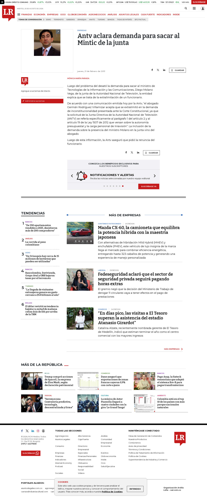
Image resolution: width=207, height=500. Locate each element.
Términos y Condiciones (139, 449)
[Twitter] (158, 70)
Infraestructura (84, 459)
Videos (81, 473)
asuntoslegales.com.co (31, 488)
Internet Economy (63, 463)
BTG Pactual (140, 20)
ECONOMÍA (39, 14)
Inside (103, 459)
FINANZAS (26, 14)
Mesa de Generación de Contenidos (145, 436)
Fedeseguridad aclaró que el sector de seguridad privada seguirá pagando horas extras (135, 279)
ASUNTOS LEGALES (129, 14)
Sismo (48, 20)
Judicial (48, 396)
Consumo (59, 446)
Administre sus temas (34, 101)
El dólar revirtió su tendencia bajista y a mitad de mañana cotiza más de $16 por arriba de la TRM (42, 310)
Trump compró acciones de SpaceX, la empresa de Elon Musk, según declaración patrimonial (59, 381)
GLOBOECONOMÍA (77, 14)
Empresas (59, 453)
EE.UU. (47, 373)
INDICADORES (164, 14)
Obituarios (83, 463)
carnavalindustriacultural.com (34, 491)
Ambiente (161, 396)
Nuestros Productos (138, 439)
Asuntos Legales (62, 439)
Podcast (59, 466)
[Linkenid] (34, 431)
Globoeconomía (108, 456)
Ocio (103, 463)
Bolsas (28, 303)
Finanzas (59, 456)
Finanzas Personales (87, 456)
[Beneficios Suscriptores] (194, 8)
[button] (71, 176)
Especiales (83, 453)
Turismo (101, 20)
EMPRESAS (52, 14)
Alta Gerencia (84, 436)
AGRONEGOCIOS (97, 14)
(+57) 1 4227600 (28, 444)
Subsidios (70, 20)
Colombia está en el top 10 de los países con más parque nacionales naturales (171, 403)
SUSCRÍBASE (199, 2)
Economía (105, 446)
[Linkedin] (164, 70)
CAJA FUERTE (148, 14)
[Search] (186, 8)
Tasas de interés (124, 20)
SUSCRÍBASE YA (148, 186)
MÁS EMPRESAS (172, 349)
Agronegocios (61, 436)
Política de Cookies (112, 491)
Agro (27, 253)
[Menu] (19, 14)
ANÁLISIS (112, 14)
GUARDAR (179, 70)
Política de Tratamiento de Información (146, 453)
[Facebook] (152, 70)
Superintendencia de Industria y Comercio (148, 459)
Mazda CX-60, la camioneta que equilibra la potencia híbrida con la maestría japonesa (139, 232)
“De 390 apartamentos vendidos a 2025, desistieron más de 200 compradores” (41, 228)
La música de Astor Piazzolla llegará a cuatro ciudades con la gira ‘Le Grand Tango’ (113, 403)
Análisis (29, 239)
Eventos (104, 453)
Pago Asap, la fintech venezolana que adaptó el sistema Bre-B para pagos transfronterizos (170, 381)
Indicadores (60, 459)
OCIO (63, 14)
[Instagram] (39, 431)
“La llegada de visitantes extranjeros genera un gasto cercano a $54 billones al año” (42, 292)
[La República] (8, 13)
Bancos (111, 20)
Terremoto (59, 20)
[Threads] (44, 431)
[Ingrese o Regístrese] (203, 8)
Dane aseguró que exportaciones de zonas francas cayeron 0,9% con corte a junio (114, 381)
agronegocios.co (53, 488)
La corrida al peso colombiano (35, 243)
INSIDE (176, 14)
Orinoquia (81, 20)
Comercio (105, 373)
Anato (92, 20)
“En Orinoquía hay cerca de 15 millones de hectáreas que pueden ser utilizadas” (42, 259)
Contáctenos (135, 443)
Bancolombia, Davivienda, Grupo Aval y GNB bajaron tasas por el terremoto (40, 276)
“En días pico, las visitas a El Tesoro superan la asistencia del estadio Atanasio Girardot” (132, 318)
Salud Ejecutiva (108, 466)
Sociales (59, 473)
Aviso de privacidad (137, 446)
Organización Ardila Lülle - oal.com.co (173, 488)
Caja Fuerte (83, 439)
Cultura (105, 396)
